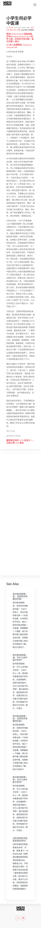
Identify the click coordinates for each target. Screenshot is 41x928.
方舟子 (11, 27)
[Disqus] (20, 489)
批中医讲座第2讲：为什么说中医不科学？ (20, 657)
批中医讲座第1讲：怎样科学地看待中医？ (20, 596)
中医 (7, 30)
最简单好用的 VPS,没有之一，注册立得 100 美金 (20, 441)
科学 (32, 27)
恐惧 (18, 30)
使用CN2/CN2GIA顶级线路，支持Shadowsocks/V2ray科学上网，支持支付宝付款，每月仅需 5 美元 (20, 38)
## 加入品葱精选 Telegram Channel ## (19, 46)
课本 (11, 30)
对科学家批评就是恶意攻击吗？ (20, 839)
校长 (15, 30)
